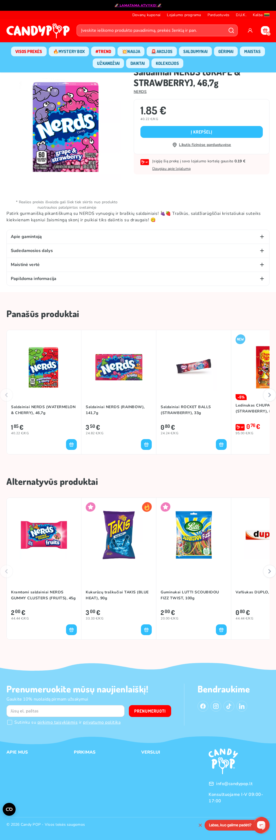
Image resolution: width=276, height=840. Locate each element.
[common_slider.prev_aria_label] (6, 394)
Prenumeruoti (150, 711)
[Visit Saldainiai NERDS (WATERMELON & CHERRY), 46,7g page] (44, 367)
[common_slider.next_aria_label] (269, 394)
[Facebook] (203, 706)
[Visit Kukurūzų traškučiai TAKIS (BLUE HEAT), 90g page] (118, 535)
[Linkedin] (241, 706)
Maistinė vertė (25, 265)
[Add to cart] (71, 444)
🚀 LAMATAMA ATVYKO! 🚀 (138, 5)
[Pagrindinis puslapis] (39, 32)
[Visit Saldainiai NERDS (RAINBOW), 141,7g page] (118, 367)
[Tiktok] (228, 706)
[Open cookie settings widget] (9, 809)
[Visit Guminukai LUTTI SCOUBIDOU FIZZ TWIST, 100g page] (193, 535)
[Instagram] (216, 706)
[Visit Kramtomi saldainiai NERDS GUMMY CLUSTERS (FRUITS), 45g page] (44, 535)
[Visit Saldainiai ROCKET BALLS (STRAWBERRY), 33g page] (193, 367)
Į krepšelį (201, 132)
